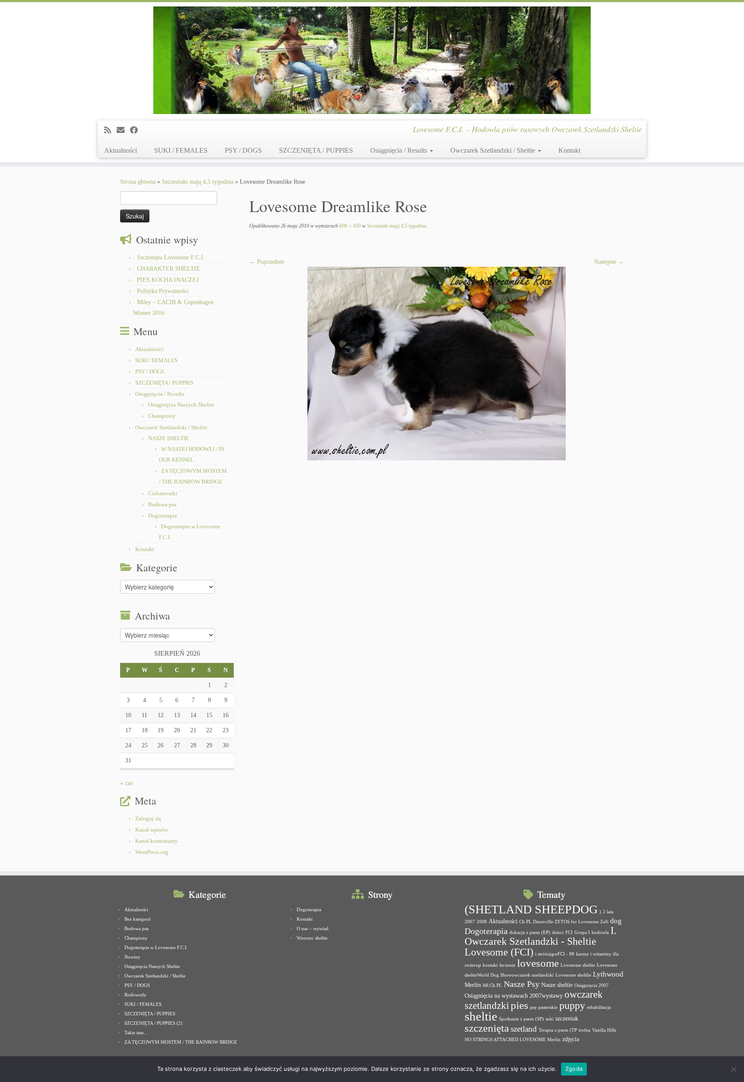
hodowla (600, 932)
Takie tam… (136, 1032)
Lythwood (608, 974)
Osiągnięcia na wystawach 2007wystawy (514, 995)
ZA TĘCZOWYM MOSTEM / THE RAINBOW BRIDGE (180, 1042)
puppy (572, 1005)
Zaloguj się (148, 818)
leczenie (507, 965)
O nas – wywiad (313, 928)
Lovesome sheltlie (573, 975)
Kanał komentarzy (156, 841)
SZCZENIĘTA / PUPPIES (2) (153, 1023)
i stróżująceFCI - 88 (554, 954)
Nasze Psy (521, 984)
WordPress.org (151, 852)
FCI (569, 932)
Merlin (473, 984)
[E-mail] (123, 130)
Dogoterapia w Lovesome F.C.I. (156, 947)
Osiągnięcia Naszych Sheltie (181, 404)
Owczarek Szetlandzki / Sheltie (493, 150)
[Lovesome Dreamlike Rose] (436, 363)
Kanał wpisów (151, 829)
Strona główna (137, 182)
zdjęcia (570, 1039)
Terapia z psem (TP (558, 1030)
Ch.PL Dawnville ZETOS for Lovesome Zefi (563, 921)
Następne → (609, 262)
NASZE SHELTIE (168, 438)
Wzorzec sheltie (312, 937)
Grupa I (582, 932)
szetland (524, 1028)
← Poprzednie (266, 262)
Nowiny (132, 956)
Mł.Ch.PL (492, 985)
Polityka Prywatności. (163, 291)
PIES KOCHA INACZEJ (167, 280)
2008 (482, 921)
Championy (162, 416)
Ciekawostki (162, 493)
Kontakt (569, 150)
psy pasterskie (544, 1007)
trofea (584, 1030)
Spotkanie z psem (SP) (521, 1019)
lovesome (538, 963)
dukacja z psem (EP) (529, 932)
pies (519, 1005)
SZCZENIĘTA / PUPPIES (316, 150)
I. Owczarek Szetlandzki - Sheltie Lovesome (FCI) (541, 941)
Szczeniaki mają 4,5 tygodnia (197, 182)
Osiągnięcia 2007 (591, 985)
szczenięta (487, 1028)
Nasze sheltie (557, 984)
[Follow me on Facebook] (136, 130)
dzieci (558, 932)
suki (550, 1019)
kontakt (490, 965)
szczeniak (566, 1018)
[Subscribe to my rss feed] (110, 130)
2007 (470, 921)
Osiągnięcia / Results (399, 150)
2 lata (608, 911)
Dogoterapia (162, 515)
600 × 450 (349, 226)
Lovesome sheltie (578, 965)
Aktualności (120, 150)
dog (616, 921)
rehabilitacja (599, 1007)
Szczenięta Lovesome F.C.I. (171, 257)
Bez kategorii (137, 919)
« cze (126, 783)
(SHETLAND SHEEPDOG (531, 909)
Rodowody (135, 994)
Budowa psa (162, 504)
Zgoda (574, 1068)
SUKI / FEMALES (181, 150)
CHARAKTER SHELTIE (168, 268)
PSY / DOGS (243, 150)
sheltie (481, 1016)
